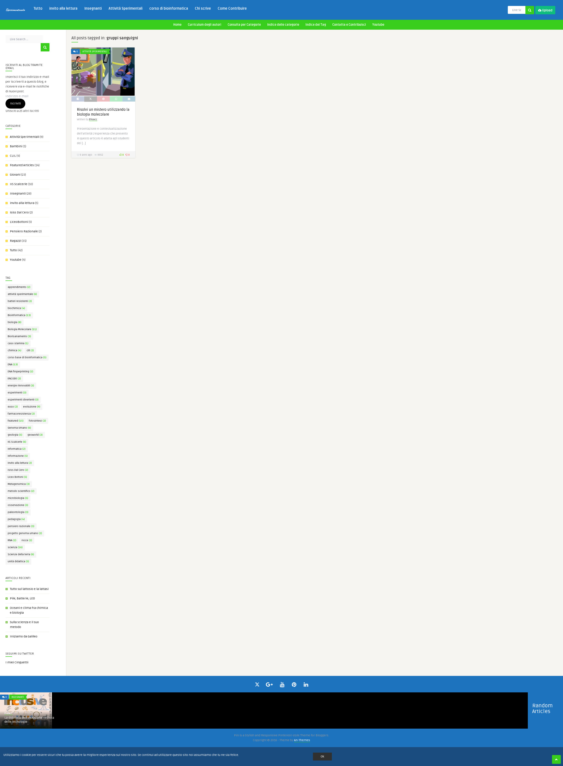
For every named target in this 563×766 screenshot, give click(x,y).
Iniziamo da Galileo (23, 636)
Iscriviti (15, 103)
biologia (14, 322)
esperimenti (17, 392)
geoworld (35, 435)
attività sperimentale (22, 294)
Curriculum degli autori (204, 25)
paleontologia (18, 512)
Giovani (15, 174)
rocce (27, 540)
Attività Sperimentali (126, 8)
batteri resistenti (20, 301)
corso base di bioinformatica (27, 357)
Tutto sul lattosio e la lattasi (29, 589)
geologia (15, 435)
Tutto (38, 8)
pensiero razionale (21, 526)
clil (30, 350)
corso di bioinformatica (168, 8)
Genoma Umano (19, 427)
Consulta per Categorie (244, 25)
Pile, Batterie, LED (22, 598)
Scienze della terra (21, 554)
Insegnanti (93, 8)
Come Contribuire (232, 8)
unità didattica (18, 561)
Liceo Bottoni (17, 477)
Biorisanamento (19, 336)
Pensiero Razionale (24, 231)
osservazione (18, 505)
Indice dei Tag (315, 25)
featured (16, 420)
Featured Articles (22, 165)
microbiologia (18, 498)
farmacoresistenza (21, 413)
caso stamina (18, 343)
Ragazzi (15, 241)
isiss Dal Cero (19, 212)
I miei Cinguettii (16, 662)
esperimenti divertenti (23, 399)
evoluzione (31, 406)
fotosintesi (37, 420)
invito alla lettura (63, 8)
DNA (13, 364)
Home (177, 25)
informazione (18, 456)
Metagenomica (19, 484)
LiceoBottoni (19, 222)
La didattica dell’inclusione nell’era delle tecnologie (29, 720)
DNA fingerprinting (20, 371)
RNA (12, 540)
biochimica (16, 308)
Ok (322, 756)
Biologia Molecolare (22, 329)
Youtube (378, 25)
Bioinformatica (19, 315)
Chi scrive (203, 8)
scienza (15, 547)
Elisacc (93, 119)
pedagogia (16, 519)
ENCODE (14, 378)
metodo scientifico (21, 491)
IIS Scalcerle (18, 184)
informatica (17, 449)
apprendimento (19, 287)
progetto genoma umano (25, 533)
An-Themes (302, 740)
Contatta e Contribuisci (349, 25)
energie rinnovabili (21, 385)
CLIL (13, 156)
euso (13, 406)
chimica (14, 350)
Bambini (16, 146)
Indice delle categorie (283, 25)
